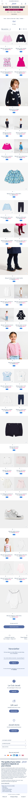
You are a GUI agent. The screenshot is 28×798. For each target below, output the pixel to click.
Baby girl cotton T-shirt (21, 386)
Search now (14, 730)
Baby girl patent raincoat (21, 325)
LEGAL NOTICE (5, 746)
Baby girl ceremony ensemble (21, 301)
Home (5, 18)
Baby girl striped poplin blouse (7, 48)
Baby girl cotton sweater (21, 48)
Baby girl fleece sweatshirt (7, 156)
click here (15, 669)
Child (11, 12)
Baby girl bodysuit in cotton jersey (14, 615)
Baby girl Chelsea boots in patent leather (14, 278)
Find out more (14, 711)
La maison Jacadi (6, 743)
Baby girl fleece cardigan (7, 409)
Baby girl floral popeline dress (7, 71)
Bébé (8, 12)
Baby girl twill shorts (14, 446)
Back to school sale (11, 18)
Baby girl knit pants (7, 132)
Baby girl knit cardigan (14, 109)
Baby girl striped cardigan (14, 362)
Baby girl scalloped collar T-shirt (7, 386)
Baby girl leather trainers (14, 531)
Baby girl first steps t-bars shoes (21, 240)
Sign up (14, 662)
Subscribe (14, 691)
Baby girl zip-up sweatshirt (21, 493)
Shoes (15, 12)
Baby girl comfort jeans (21, 132)
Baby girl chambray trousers (7, 325)
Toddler (21, 18)
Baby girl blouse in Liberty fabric (14, 193)
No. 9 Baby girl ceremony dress (7, 493)
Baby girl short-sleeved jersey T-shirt (7, 554)
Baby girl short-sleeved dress (21, 156)
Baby (18, 18)
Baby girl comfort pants (21, 217)
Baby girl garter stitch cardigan (7, 217)
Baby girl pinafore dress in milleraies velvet (21, 71)
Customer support (6, 740)
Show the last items (14, 626)
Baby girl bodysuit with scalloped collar (7, 578)
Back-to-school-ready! (14, 1)
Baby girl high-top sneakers (7, 240)
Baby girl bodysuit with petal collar (21, 554)
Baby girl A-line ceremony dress (7, 301)
